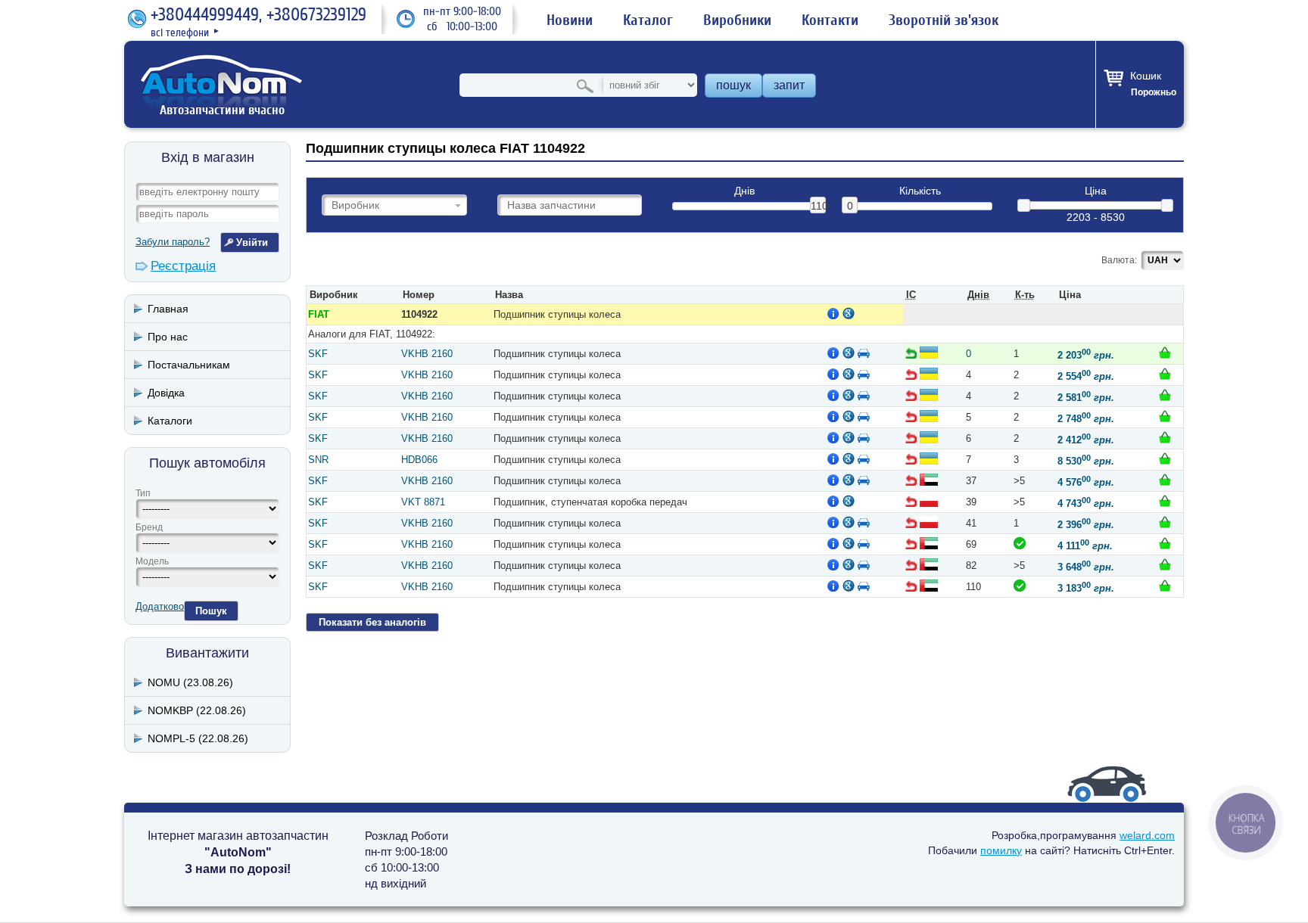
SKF (318, 353)
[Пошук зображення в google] (848, 313)
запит (789, 85)
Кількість (920, 191)
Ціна (1096, 191)
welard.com (1147, 835)
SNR (318, 459)
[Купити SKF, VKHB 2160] (1165, 353)
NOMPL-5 (198, 738)
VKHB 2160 (427, 353)
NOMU (190, 682)
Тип (143, 493)
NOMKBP (197, 710)
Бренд (149, 527)
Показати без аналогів (372, 622)
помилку (1001, 850)
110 (818, 206)
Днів (744, 191)
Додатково (159, 606)
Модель (152, 561)
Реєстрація (183, 266)
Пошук (211, 611)
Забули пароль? (172, 241)
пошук (733, 85)
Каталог (648, 20)
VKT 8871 (423, 502)
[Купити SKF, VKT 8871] (1165, 501)
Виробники (737, 20)
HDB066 (419, 459)
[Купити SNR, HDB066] (1165, 458)
